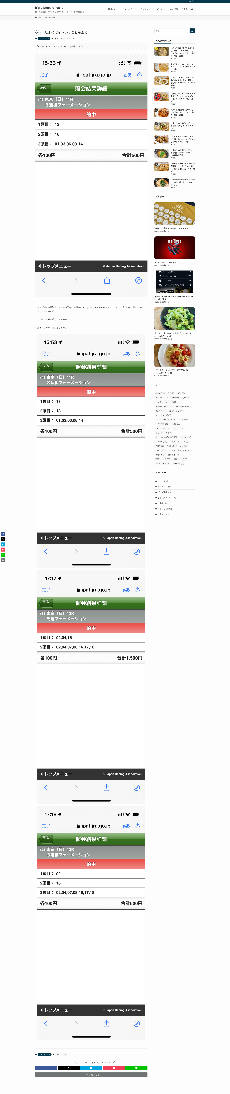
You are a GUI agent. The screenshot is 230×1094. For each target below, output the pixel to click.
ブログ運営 (164, 492)
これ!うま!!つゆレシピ (165, 402)
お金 (56, 39)
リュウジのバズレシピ (166, 437)
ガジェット (164, 487)
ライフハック (162, 428)
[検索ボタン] (192, 9)
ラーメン (177, 428)
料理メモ (165, 509)
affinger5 (160, 393)
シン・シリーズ (163, 415)
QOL (181, 393)
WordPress (161, 398)
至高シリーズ (162, 459)
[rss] (193, 1)
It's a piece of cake (49, 7)
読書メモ (163, 514)
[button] (46, 1068)
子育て (159, 446)
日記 (62, 39)
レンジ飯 (161, 442)
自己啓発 (173, 455)
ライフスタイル (44, 39)
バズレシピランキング (165, 420)
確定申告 (160, 455)
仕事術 (162, 503)
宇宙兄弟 (172, 446)
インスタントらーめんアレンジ (169, 411)
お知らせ (163, 481)
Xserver (175, 398)
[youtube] (189, 1)
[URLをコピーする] (3, 560)
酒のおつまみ (162, 464)
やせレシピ (182, 406)
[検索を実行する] (192, 30)
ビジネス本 (161, 424)
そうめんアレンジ (164, 406)
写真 (185, 442)
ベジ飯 (175, 424)
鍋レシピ (178, 464)
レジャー (186, 437)
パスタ (183, 420)
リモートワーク (163, 433)
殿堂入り (183, 450)
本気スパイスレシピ (165, 450)
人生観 (174, 442)
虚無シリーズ (180, 459)
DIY (171, 393)
